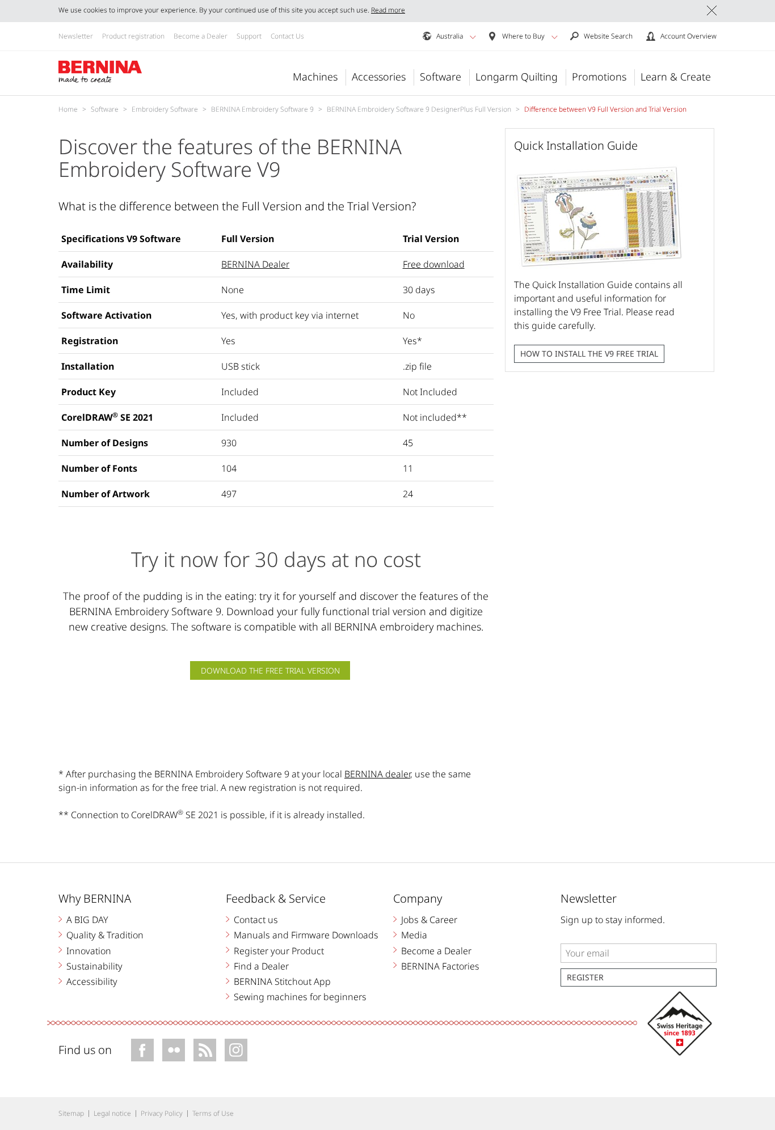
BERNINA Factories (440, 966)
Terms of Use (213, 1113)
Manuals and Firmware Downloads (306, 935)
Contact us (256, 919)
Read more (388, 10)
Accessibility (91, 981)
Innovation (88, 951)
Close (712, 10)
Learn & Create (676, 76)
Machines (315, 76)
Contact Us (287, 36)
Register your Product (279, 951)
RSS (204, 1050)
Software (440, 76)
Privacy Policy (162, 1113)
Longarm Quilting (516, 76)
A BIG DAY (87, 919)
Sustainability (94, 966)
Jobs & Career (429, 919)
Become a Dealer (201, 36)
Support (249, 36)
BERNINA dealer (377, 774)
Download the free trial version (270, 670)
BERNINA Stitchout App (282, 981)
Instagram (236, 1050)
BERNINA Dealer (255, 264)
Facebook (142, 1050)
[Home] (100, 72)
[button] (473, 37)
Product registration (133, 36)
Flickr (173, 1050)
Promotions (599, 76)
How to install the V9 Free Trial (589, 353)
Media (414, 935)
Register (585, 977)
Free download (434, 264)
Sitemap (71, 1113)
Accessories (379, 76)
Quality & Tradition (105, 935)
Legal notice (112, 1113)
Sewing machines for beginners (300, 997)
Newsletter (75, 36)
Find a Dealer (261, 966)
